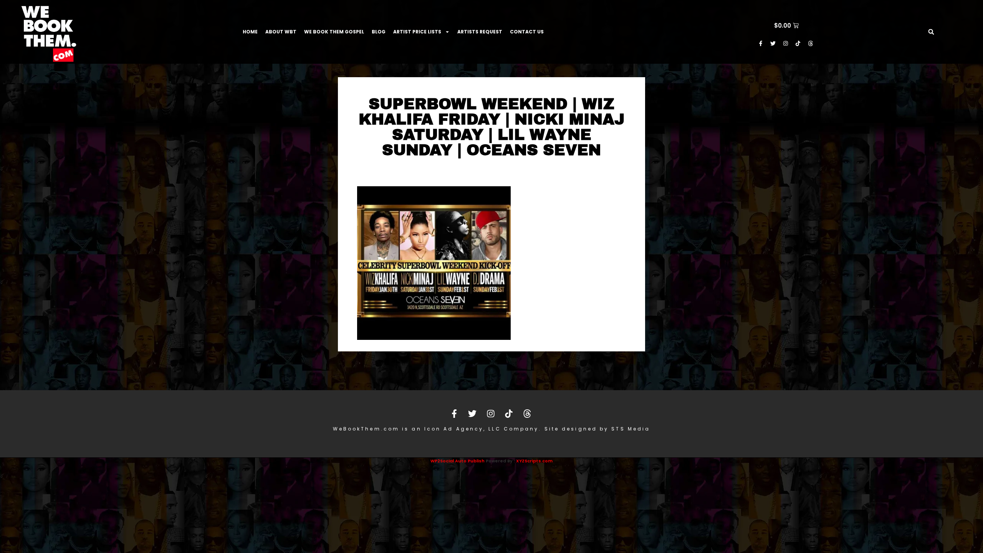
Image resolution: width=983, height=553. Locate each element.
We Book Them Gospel (334, 31)
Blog (379, 31)
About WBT (280, 31)
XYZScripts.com (534, 461)
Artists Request (479, 31)
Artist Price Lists (417, 31)
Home (250, 31)
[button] (931, 32)
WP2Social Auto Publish (457, 461)
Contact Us (527, 31)
